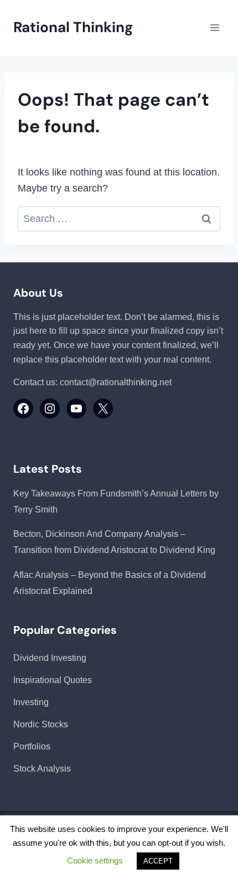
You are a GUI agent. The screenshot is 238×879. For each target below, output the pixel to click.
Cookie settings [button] (95, 860)
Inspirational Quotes (52, 680)
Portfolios (31, 746)
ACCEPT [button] (158, 861)
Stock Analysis (42, 768)
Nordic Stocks (40, 724)
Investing (31, 702)
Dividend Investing (49, 658)
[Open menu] (214, 27)
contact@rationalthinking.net (116, 382)
